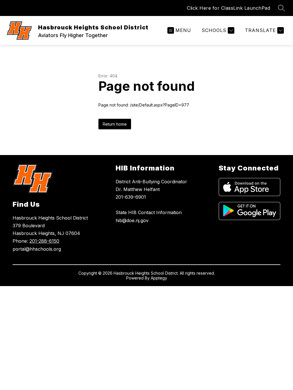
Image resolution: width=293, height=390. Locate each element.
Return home (115, 124)
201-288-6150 (44, 241)
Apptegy (159, 278)
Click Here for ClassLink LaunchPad (228, 8)
